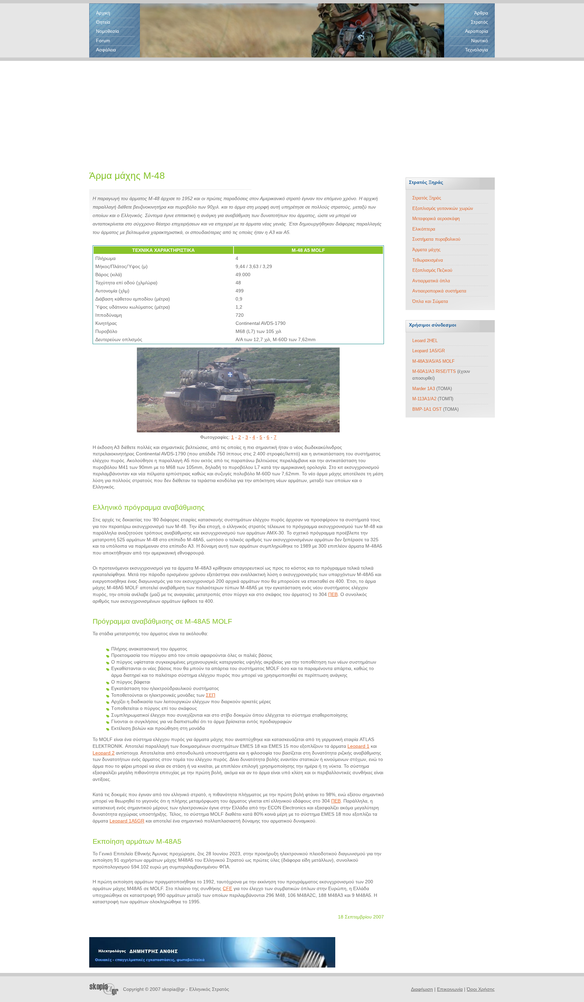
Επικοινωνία (450, 989)
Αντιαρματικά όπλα (431, 280)
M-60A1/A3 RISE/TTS (434, 371)
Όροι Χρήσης (481, 989)
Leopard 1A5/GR (428, 350)
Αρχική (103, 13)
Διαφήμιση (422, 989)
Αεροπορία (476, 31)
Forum (103, 40)
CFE (227, 888)
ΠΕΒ (333, 594)
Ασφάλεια (106, 49)
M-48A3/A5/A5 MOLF (433, 361)
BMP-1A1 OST (427, 409)
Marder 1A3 (423, 388)
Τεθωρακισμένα (427, 260)
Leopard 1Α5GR (127, 821)
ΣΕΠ (210, 695)
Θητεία (103, 22)
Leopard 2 (104, 753)
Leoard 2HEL (425, 340)
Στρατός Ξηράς (426, 197)
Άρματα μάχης (426, 249)
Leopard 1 (358, 746)
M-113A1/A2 (424, 398)
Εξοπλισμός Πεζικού (432, 270)
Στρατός (479, 22)
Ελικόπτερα (423, 229)
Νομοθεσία (107, 31)
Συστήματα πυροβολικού (436, 239)
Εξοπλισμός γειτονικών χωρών (442, 208)
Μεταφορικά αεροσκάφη (436, 218)
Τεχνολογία (476, 49)
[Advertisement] (292, 108)
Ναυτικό (479, 40)
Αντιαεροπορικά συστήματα (439, 290)
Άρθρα (481, 13)
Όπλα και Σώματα (430, 301)
